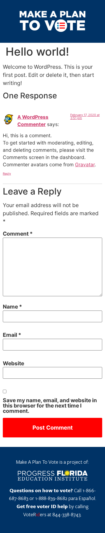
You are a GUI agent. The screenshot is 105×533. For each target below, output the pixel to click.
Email (12, 335)
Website (13, 363)
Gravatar (85, 164)
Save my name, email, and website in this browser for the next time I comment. (50, 406)
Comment (18, 233)
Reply (7, 174)
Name (12, 306)
